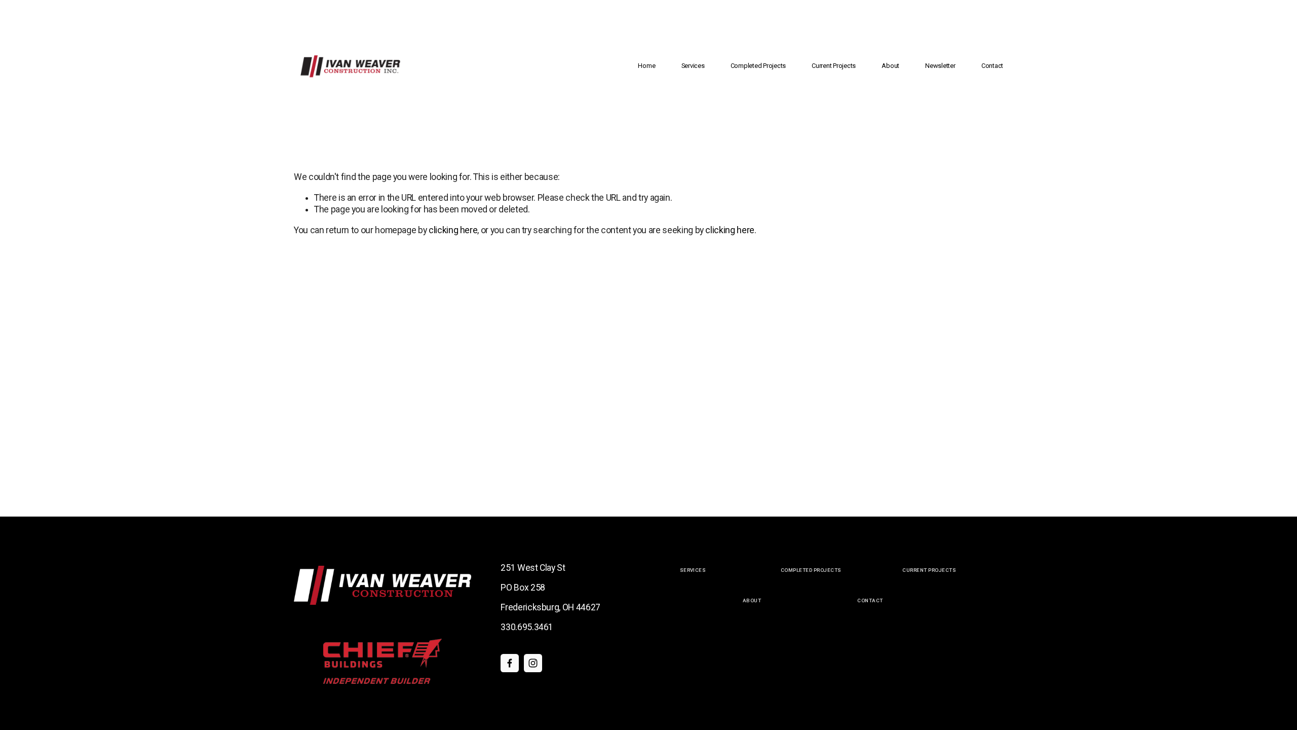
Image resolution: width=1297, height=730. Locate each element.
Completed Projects (758, 65)
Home (646, 65)
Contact (992, 65)
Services (693, 65)
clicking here (453, 230)
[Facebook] (510, 663)
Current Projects (834, 65)
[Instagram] (533, 663)
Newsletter (940, 65)
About (890, 65)
